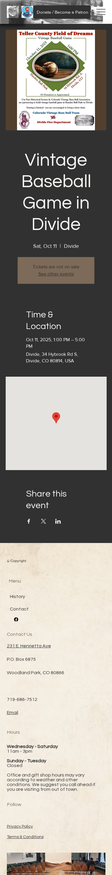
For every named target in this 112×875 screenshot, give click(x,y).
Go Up (100, 864)
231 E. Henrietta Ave (29, 646)
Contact (19, 609)
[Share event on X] (43, 521)
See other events (56, 273)
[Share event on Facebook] (29, 521)
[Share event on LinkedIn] (58, 521)
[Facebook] (16, 619)
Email (12, 712)
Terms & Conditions (25, 837)
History (17, 596)
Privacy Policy (20, 826)
